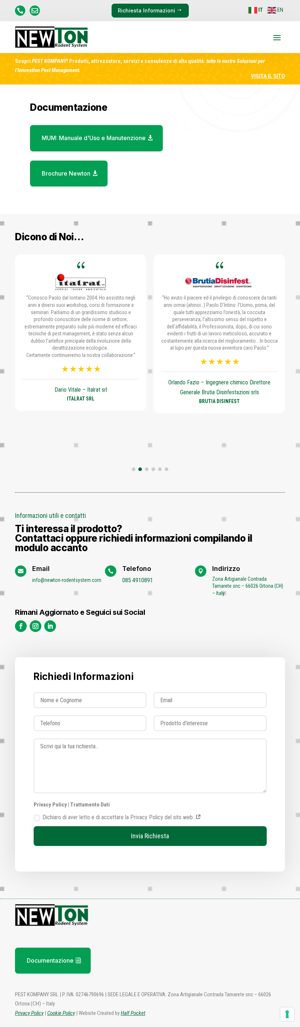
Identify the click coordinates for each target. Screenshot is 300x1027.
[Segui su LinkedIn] (50, 626)
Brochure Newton (66, 173)
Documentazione (50, 960)
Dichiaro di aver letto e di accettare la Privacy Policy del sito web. (118, 817)
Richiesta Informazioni (146, 10)
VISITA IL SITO (268, 76)
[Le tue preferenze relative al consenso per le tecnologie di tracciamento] (287, 1014)
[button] (133, 469)
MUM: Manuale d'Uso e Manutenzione (94, 138)
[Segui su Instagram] (35, 626)
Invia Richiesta (150, 836)
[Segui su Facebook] (21, 626)
